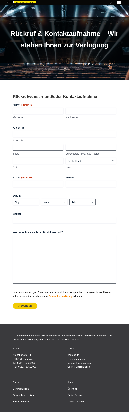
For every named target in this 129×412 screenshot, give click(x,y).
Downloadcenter (76, 401)
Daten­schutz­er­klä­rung (60, 296)
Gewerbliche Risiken (24, 395)
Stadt (16, 153)
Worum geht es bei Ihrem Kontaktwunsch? (38, 232)
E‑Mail (23, 177)
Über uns (72, 388)
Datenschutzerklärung (79, 363)
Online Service (75, 395)
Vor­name (18, 117)
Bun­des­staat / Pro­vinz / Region (82, 153)
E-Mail (70, 348)
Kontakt (71, 382)
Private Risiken (21, 401)
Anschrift (18, 140)
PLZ (15, 167)
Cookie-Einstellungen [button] (78, 366)
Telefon (70, 177)
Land (68, 167)
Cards (16, 382)
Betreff (17, 213)
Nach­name (72, 117)
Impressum (73, 354)
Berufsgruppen (21, 388)
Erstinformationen (76, 359)
